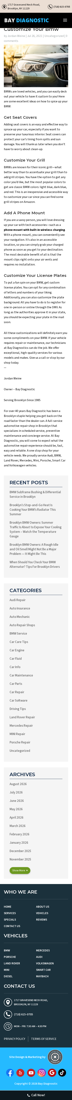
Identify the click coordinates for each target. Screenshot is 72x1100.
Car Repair (17, 692)
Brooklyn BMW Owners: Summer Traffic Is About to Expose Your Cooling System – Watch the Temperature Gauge (35, 529)
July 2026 (16, 792)
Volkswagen (45, 963)
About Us (42, 907)
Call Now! (38, 1095)
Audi (39, 957)
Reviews (41, 920)
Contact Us (12, 926)
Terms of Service (43, 1039)
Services (10, 913)
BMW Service (18, 633)
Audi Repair (18, 600)
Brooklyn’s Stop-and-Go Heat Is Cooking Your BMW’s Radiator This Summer (33, 510)
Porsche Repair (20, 742)
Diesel (8, 976)
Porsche (10, 957)
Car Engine (17, 650)
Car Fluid (16, 658)
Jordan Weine (16, 36)
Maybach (42, 976)
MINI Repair (17, 734)
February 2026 (19, 834)
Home (7, 907)
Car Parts (16, 684)
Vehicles (42, 913)
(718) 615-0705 (62, 7)
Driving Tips (18, 709)
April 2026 (16, 817)
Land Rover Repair (22, 717)
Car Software (18, 700)
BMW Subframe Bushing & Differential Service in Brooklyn (35, 494)
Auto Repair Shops (22, 625)
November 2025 (20, 859)
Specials (10, 920)
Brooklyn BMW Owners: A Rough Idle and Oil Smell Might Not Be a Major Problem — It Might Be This (34, 549)
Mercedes (43, 951)
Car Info (15, 667)
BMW (7, 951)
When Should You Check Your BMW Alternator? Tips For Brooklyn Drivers (35, 564)
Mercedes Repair (21, 725)
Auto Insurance (20, 608)
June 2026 (17, 801)
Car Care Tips (19, 642)
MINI (6, 970)
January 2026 (19, 842)
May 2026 (16, 809)
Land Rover (12, 963)
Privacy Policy (14, 1039)
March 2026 (18, 826)
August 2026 (18, 784)
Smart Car (43, 970)
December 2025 (20, 851)
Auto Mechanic (20, 617)
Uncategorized (54, 36)
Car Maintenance (21, 675)
